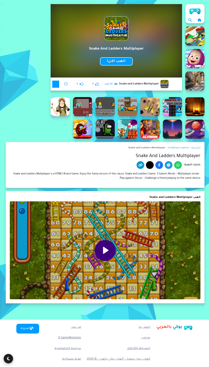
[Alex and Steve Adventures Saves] (127, 106)
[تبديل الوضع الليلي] (8, 358)
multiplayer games (178, 148)
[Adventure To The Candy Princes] (172, 106)
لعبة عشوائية (71, 359)
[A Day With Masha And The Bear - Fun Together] (195, 58)
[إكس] (150, 165)
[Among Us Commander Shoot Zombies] (82, 129)
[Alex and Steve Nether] (82, 106)
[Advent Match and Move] (195, 106)
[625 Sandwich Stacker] (195, 36)
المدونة (25, 328)
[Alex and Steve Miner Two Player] (105, 106)
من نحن (76, 327)
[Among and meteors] (105, 129)
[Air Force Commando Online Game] (150, 106)
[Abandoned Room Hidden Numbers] (195, 81)
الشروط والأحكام (138, 348)
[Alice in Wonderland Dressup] (60, 106)
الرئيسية (195, 10)
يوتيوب (145, 338)
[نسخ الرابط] (140, 165)
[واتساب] (178, 165)
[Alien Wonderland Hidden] (172, 129)
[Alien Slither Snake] (195, 129)
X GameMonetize (69, 338)
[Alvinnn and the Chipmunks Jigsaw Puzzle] (150, 129)
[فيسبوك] (159, 165)
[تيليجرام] (168, 165)
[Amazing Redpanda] (127, 129)
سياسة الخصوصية (67, 348)
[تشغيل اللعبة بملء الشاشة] (56, 84)
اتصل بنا (144, 327)
